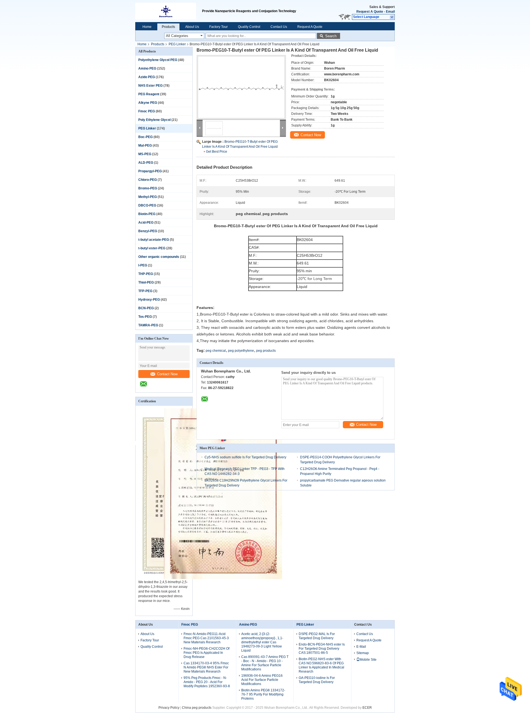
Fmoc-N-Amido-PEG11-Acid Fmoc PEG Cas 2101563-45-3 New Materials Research (206, 638)
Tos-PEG (145, 317)
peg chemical (216, 351)
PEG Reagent (148, 94)
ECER (367, 708)
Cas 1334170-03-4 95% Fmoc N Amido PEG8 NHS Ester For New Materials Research (206, 667)
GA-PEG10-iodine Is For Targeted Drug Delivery (317, 680)
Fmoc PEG (146, 111)
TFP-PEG (145, 291)
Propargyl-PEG (150, 171)
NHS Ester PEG (150, 86)
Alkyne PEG (147, 103)
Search (330, 36)
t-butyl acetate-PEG (153, 240)
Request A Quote (369, 12)
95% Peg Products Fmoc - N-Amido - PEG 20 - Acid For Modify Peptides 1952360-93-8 (207, 682)
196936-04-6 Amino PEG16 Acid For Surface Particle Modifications (262, 680)
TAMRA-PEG (148, 325)
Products (168, 27)
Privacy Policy (168, 708)
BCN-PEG (146, 308)
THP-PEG (145, 274)
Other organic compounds (158, 257)
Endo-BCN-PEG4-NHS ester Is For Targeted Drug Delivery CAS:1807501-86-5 (322, 648)
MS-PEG (144, 154)
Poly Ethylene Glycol (154, 120)
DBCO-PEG (147, 205)
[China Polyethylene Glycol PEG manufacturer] (168, 11)
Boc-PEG (145, 137)
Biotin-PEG (146, 214)
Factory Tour (218, 27)
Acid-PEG (145, 222)
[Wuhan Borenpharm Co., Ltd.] (392, 17)
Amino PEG (147, 68)
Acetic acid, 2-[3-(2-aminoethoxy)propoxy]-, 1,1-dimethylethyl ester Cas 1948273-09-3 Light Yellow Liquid (262, 642)
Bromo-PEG (147, 188)
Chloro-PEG (147, 180)
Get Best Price (216, 152)
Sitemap (362, 653)
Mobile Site (368, 660)
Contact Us (279, 27)
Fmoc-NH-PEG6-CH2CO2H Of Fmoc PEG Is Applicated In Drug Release (206, 653)
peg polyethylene (241, 351)
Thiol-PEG (146, 282)
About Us (192, 27)
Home (147, 27)
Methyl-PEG (147, 197)
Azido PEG (146, 77)
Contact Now (167, 374)
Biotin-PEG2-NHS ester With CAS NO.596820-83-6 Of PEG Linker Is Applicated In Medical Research (321, 665)
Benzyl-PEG (147, 231)
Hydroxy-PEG (149, 300)
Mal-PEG (145, 145)
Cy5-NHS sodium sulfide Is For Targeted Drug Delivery (245, 457)
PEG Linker (177, 44)
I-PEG (142, 265)
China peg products (196, 708)
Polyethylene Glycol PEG (157, 60)
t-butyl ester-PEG (151, 248)
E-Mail (361, 647)
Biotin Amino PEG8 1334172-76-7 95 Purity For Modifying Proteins (263, 694)
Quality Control (249, 27)
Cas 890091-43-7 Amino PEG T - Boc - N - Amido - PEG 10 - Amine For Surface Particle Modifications (264, 663)
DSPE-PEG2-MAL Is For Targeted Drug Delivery (317, 636)
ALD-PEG (145, 163)
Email (390, 12)
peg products (266, 351)
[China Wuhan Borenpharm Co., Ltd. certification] (223, 578)
